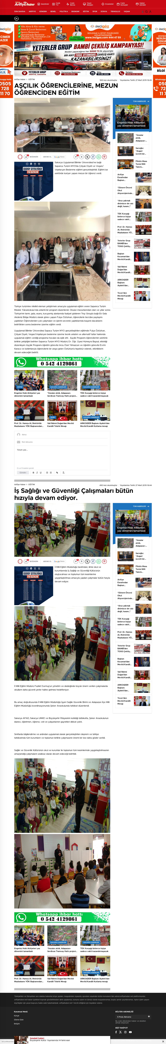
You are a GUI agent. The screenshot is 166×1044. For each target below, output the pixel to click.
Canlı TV (58, 4)
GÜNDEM (43, 11)
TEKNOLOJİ (115, 11)
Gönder (23, 473)
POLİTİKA (64, 11)
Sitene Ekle (18, 1020)
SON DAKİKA (19, 11)
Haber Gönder (143, 4)
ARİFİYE (32, 11)
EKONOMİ (75, 11)
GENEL (53, 11)
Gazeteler (45, 4)
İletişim (17, 1024)
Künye (16, 1016)
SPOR (94, 11)
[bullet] (51, 472)
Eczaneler (109, 4)
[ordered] (47, 472)
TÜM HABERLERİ (139, 101)
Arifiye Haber (19, 79)
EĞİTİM (86, 11)
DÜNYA (104, 11)
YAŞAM (127, 11)
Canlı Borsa (72, 4)
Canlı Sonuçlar (124, 4)
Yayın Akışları (90, 4)
